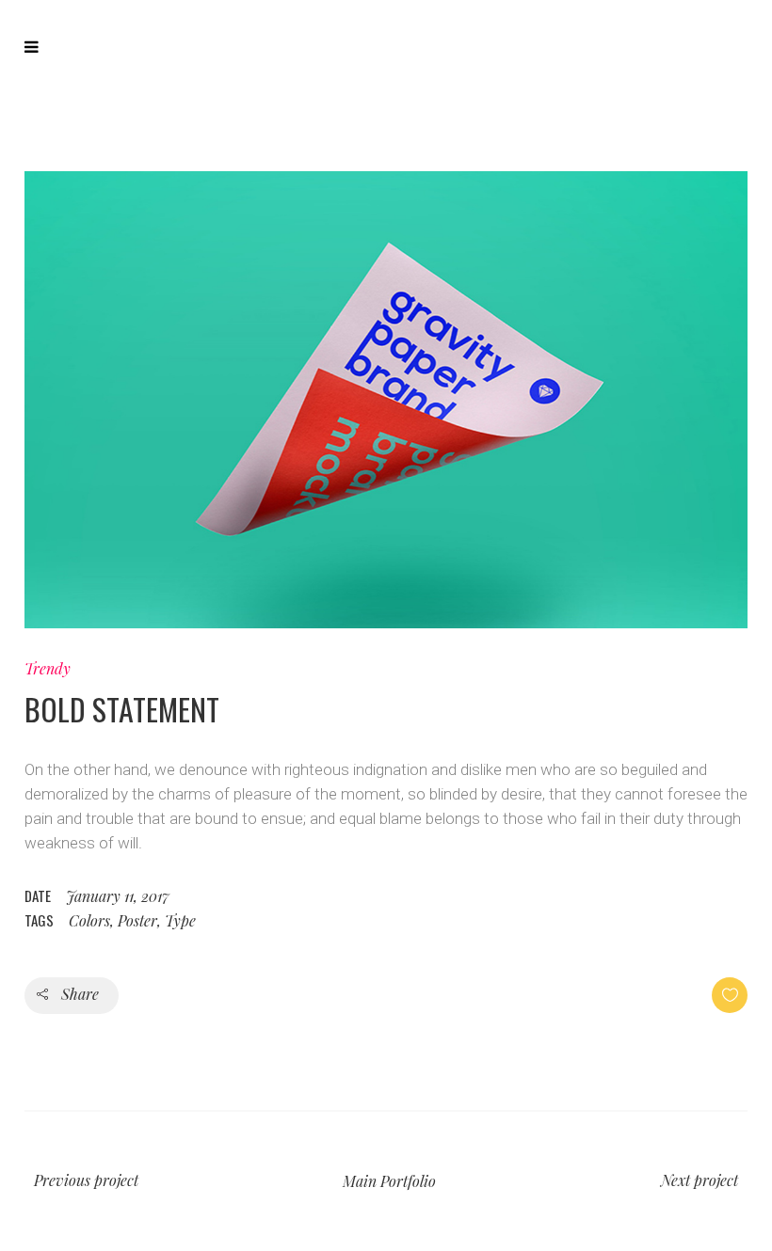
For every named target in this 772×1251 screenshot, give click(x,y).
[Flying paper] (386, 399)
